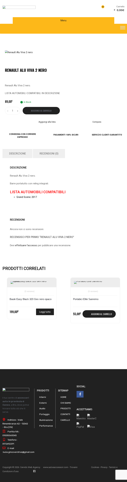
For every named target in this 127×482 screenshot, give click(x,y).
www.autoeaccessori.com (55, 467)
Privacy (104, 467)
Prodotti (66, 408)
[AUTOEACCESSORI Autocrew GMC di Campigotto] (19, 8)
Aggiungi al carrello (41, 110)
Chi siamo (66, 403)
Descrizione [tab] (17, 153)
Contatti (65, 414)
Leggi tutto (45, 312)
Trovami (73, 467)
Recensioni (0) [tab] (49, 153)
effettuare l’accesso (26, 245)
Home (63, 397)
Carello (65, 420)
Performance (46, 426)
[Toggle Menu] (122, 28)
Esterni (43, 403)
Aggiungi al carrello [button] (101, 314)
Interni (42, 397)
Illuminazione (46, 420)
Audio (42, 408)
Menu (63, 20)
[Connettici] (80, 394)
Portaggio (44, 414)
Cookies (95, 467)
